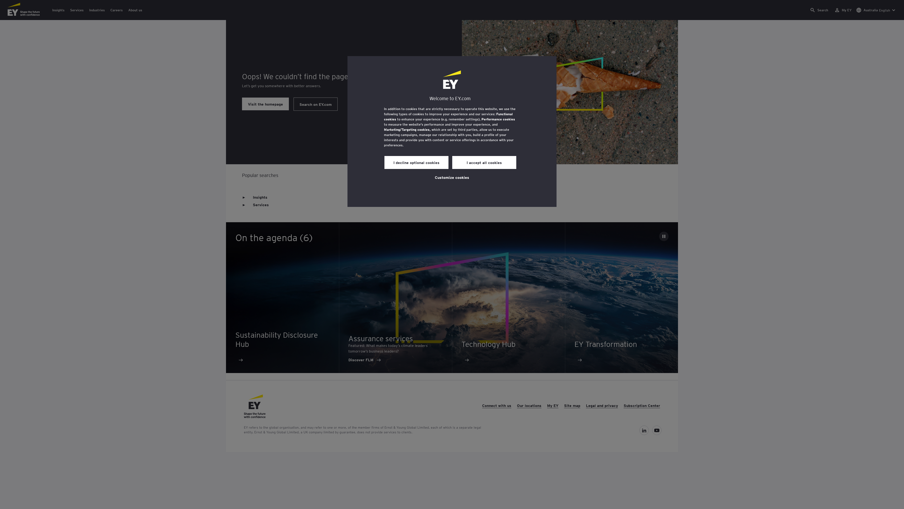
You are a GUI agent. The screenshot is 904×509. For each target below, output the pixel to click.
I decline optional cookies (416, 162)
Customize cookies (452, 177)
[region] (452, 131)
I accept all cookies (484, 162)
